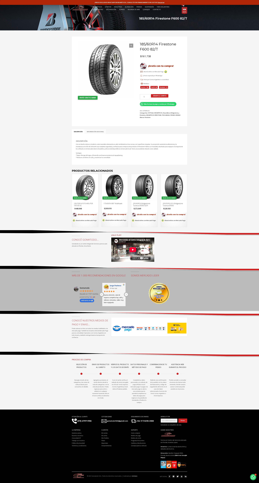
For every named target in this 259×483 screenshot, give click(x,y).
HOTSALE (151, 113)
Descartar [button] (161, 2)
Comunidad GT (76, 438)
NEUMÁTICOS (158, 113)
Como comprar (135, 433)
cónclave (134, 476)
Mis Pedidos (105, 438)
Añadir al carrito (159, 96)
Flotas (103, 440)
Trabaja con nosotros (78, 440)
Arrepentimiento (106, 446)
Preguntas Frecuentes (137, 440)
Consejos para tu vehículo (139, 446)
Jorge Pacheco (115, 285)
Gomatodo (85, 288)
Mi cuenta (104, 433)
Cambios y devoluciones (138, 443)
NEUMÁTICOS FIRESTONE (153, 115)
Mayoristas (104, 443)
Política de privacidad (78, 443)
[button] (131, 46)
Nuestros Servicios (77, 435)
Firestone (147, 117)
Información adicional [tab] (95, 132)
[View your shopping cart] (183, 6)
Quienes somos (76, 433)
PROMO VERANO (175, 115)
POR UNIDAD (166, 115)
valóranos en (86, 300)
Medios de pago (136, 435)
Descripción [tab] (78, 132)
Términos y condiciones (79, 446)
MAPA (184, 10)
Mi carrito (104, 435)
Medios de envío (136, 438)
